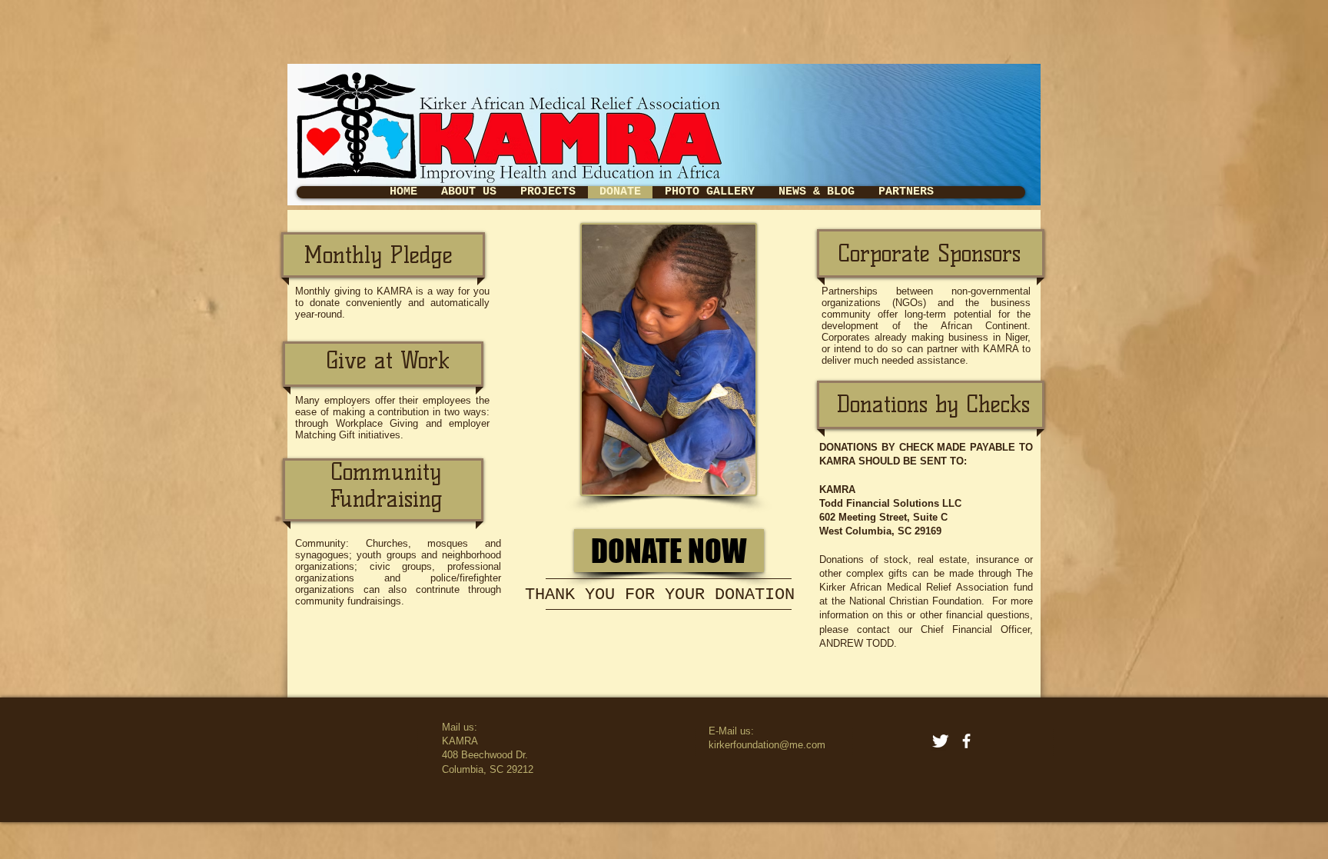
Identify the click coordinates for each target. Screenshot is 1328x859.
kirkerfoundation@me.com (767, 745)
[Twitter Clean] (940, 741)
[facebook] (966, 741)
